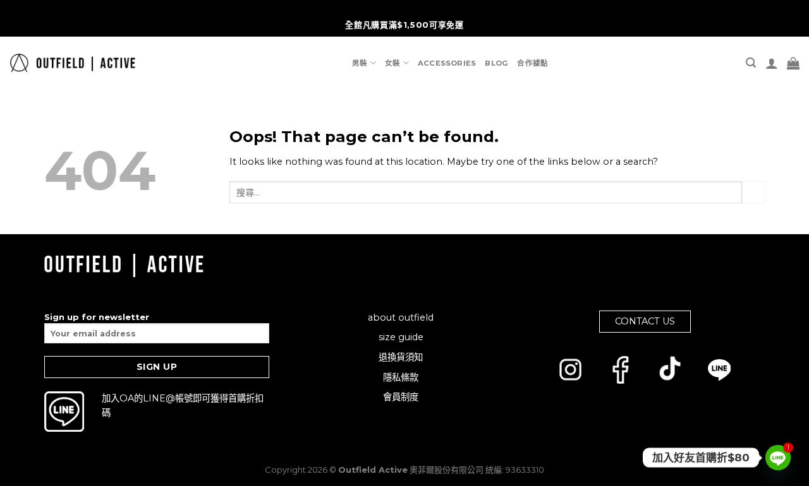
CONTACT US (645, 321)
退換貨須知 (401, 357)
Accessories (447, 63)
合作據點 (532, 63)
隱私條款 (400, 377)
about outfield (401, 317)
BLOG (496, 63)
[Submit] (753, 192)
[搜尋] (751, 62)
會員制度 (400, 397)
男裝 (359, 63)
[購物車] (793, 63)
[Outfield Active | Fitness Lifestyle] (72, 63)
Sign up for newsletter (96, 317)
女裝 (392, 63)
